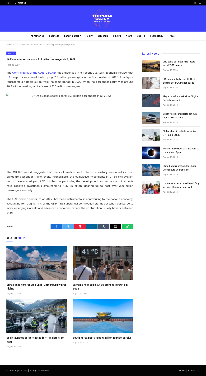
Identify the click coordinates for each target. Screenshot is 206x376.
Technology (156, 36)
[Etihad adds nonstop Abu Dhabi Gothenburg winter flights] (36, 263)
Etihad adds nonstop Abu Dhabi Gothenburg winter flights (36, 287)
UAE (9, 77)
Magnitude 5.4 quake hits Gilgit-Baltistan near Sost (180, 98)
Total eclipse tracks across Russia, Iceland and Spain (181, 150)
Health (89, 36)
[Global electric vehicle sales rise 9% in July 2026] (151, 135)
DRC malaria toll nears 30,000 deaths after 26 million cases (179, 81)
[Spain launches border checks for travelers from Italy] (36, 316)
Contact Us (20, 2)
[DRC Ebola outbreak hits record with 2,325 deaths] (151, 66)
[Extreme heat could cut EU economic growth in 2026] (103, 263)
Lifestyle (103, 36)
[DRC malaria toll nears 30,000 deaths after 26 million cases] (151, 83)
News (129, 36)
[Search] (195, 2)
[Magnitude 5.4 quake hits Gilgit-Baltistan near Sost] (151, 100)
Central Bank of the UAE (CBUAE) (34, 72)
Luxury (117, 36)
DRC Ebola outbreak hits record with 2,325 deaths (179, 63)
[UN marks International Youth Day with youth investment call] (151, 187)
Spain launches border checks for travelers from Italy (35, 340)
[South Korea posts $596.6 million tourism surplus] (103, 316)
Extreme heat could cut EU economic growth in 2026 (100, 287)
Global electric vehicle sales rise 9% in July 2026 (179, 133)
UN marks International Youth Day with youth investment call (181, 185)
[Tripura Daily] (103, 18)
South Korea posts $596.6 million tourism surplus (102, 338)
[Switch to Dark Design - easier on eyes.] (199, 3)
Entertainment (72, 36)
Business (54, 36)
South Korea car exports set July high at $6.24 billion (180, 115)
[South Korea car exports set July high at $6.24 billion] (151, 118)
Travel (171, 36)
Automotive (37, 36)
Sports (141, 36)
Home (8, 2)
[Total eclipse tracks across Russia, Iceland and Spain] (151, 153)
